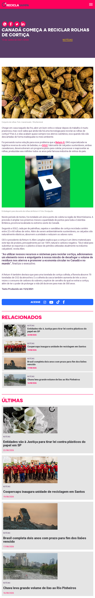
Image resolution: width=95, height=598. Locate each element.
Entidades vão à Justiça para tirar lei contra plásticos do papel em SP (44, 443)
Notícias (68, 39)
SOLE (45, 145)
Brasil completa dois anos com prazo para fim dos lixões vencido (44, 539)
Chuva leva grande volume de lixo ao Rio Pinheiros (53, 379)
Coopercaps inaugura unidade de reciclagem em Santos (56, 346)
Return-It (60, 142)
